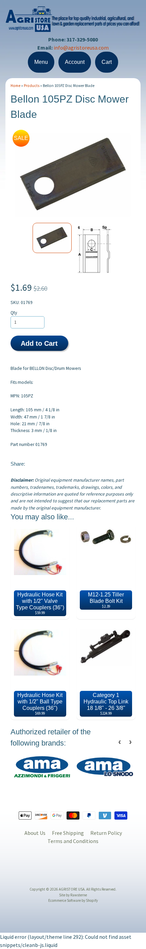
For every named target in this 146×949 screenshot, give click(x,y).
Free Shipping (68, 832)
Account (75, 62)
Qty (14, 313)
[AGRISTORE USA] (73, 28)
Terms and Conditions (73, 841)
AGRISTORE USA (72, 889)
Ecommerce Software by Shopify (73, 900)
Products (31, 85)
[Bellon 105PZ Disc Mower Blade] (52, 238)
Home (15, 85)
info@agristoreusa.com (81, 47)
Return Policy (106, 832)
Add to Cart (39, 343)
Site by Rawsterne (73, 895)
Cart (107, 62)
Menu (41, 62)
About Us (34, 832)
